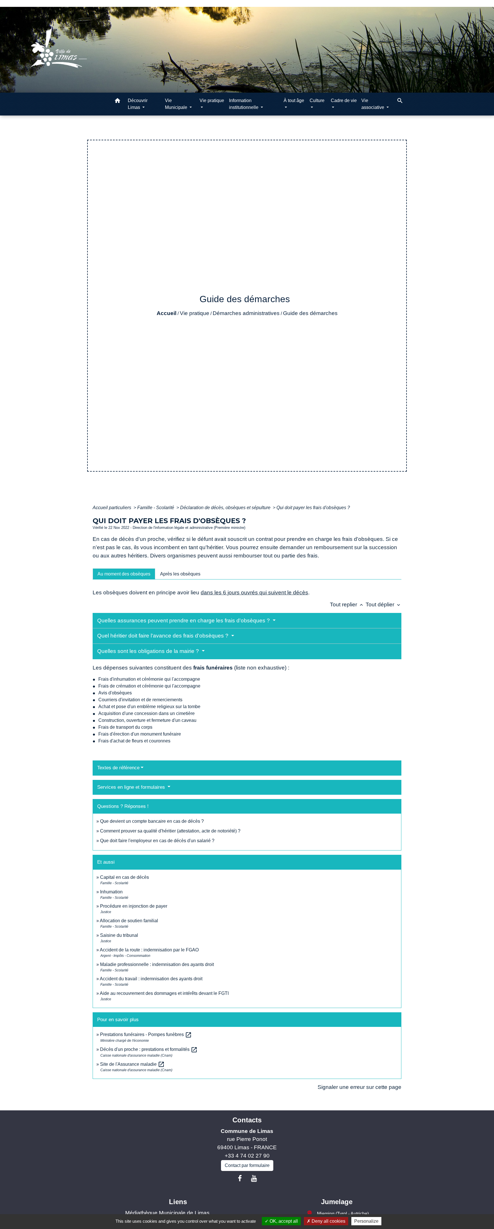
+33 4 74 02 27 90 (247, 1156)
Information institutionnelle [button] (244, 104)
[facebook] (240, 1178)
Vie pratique (194, 313)
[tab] (124, 573)
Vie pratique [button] (212, 100)
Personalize (366, 1221)
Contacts (247, 1120)
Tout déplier (383, 604)
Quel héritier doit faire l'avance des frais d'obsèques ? (163, 636)
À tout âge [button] (294, 100)
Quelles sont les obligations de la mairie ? (148, 651)
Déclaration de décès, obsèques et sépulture (226, 507)
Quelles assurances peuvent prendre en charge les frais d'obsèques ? (184, 621)
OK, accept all (283, 1221)
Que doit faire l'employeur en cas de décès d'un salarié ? (157, 840)
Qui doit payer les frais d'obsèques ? (313, 507)
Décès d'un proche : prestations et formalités (149, 1049)
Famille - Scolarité (156, 507)
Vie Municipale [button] (176, 104)
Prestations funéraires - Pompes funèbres (146, 1034)
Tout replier (347, 604)
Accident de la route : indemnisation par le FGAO (149, 949)
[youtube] (254, 1178)
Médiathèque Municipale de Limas (167, 1213)
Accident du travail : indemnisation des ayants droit (151, 978)
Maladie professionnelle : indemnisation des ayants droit (157, 964)
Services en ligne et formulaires (131, 787)
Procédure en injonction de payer (133, 906)
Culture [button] (317, 100)
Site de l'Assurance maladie (132, 1064)
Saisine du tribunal (119, 935)
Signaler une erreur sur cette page (359, 1087)
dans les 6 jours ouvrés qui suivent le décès (254, 592)
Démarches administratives (246, 313)
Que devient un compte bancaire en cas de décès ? (152, 821)
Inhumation (111, 891)
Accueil (166, 313)
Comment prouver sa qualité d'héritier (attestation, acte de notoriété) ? (170, 830)
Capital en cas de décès (124, 877)
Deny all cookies (327, 1221)
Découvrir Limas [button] (138, 104)
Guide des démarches (310, 313)
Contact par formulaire (247, 1165)
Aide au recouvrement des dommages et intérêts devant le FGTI (164, 993)
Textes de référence (118, 767)
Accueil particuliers (112, 507)
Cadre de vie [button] (344, 100)
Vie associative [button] (373, 104)
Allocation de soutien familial (129, 920)
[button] (117, 101)
